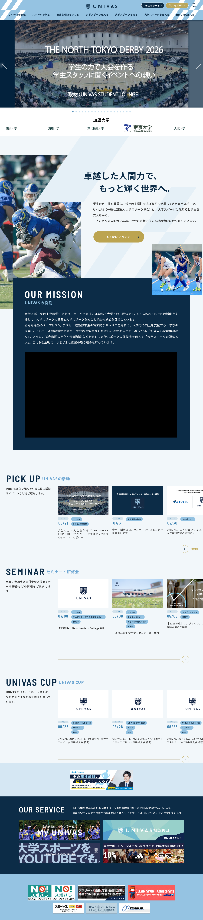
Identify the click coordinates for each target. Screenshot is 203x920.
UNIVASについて (119, 237)
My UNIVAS (179, 5)
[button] (199, 64)
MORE (195, 549)
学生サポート (152, 5)
